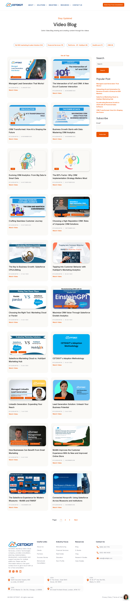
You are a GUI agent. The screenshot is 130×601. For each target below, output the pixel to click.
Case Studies (79, 561)
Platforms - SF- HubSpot (78, 45)
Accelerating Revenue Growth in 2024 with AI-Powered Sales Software (107, 105)
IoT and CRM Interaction (67, 77)
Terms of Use (117, 597)
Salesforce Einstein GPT (71, 306)
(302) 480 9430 (104, 553)
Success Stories (42, 557)
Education (59, 557)
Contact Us (77, 5)
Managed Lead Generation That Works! (26, 83)
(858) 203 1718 (104, 547)
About (30, 5)
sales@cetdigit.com (105, 558)
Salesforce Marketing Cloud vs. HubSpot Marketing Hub (107, 98)
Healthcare (97, 45)
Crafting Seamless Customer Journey (25, 221)
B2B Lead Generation (17, 398)
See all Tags (65, 55)
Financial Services (55, 45)
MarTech (19, 214)
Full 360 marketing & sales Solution (29, 45)
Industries (53, 5)
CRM (110, 45)
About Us (40, 547)
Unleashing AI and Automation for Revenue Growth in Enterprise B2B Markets (108, 91)
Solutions (41, 5)
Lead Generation (16, 77)
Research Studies (81, 557)
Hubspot (57, 214)
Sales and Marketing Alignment (20, 443)
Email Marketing (35, 443)
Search (102, 70)
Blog (76, 547)
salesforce (66, 214)
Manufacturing (61, 547)
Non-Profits (60, 561)
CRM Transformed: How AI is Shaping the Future (109, 111)
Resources (65, 5)
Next (76, 520)
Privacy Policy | (107, 597)
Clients (39, 550)
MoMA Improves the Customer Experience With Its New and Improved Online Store (70, 453)
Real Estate (60, 554)
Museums (57, 443)
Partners (40, 554)
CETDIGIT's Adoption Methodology (68, 358)
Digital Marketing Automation (19, 441)
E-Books (78, 550)
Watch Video (13, 90)
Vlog (76, 554)
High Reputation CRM (77, 214)
